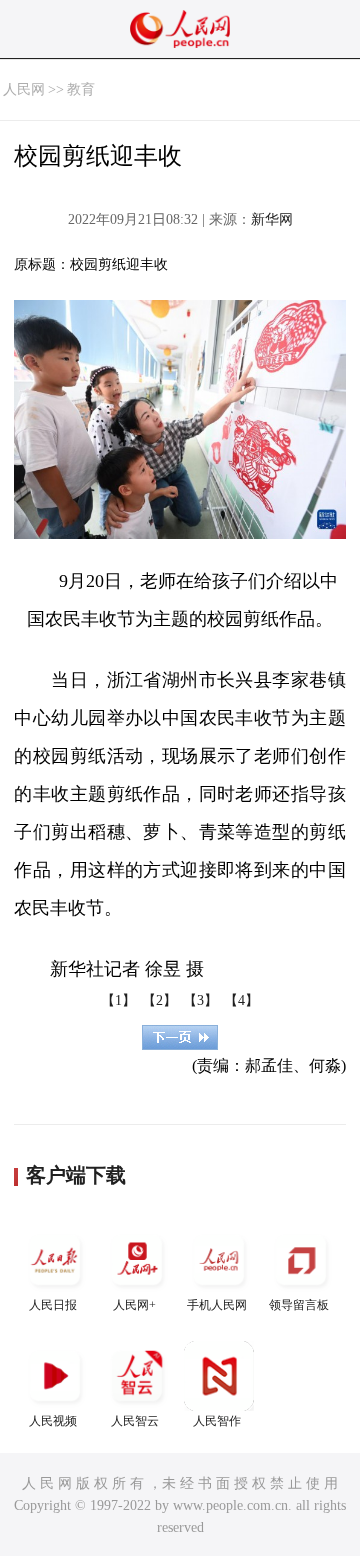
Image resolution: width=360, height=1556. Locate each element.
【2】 (159, 1000)
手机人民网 (217, 1305)
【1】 (118, 1000)
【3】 (200, 1000)
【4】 (241, 1000)
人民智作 (217, 1421)
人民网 (24, 89)
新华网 (272, 219)
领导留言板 (299, 1305)
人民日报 (53, 1305)
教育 (81, 89)
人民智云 (135, 1421)
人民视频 (53, 1421)
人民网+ (134, 1305)
